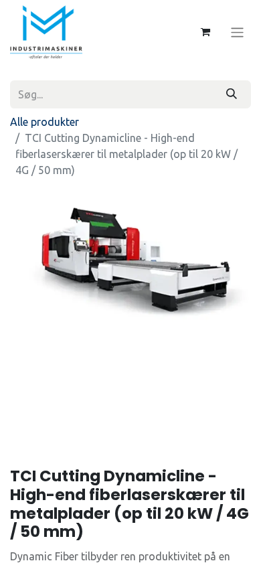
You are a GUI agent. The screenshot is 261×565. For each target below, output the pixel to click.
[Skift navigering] (237, 32)
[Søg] (231, 94)
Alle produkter (44, 122)
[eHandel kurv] (205, 32)
